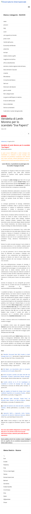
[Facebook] (21, 133)
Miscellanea (6, 76)
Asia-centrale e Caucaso (10, 70)
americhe (6, 49)
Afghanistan (6, 499)
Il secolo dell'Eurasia (9, 101)
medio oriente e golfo (9, 56)
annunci (5, 25)
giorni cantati (7, 90)
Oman (5, 502)
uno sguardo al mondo (10, 35)
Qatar (5, 496)
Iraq (4, 468)
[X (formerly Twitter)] (28, 133)
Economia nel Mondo (9, 45)
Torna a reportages (8, 471)
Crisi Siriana (6, 490)
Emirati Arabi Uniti (8, 477)
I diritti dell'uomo (8, 42)
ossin (4, 32)
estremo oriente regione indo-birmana (14, 66)
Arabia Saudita (7, 487)
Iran (4, 458)
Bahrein (5, 480)
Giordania (6, 483)
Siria (4, 493)
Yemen (5, 474)
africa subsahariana (9, 63)
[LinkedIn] (25, 133)
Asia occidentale (8, 104)
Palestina (6, 465)
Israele (5, 461)
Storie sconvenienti (8, 107)
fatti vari (5, 83)
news (4, 21)
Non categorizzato (8, 94)
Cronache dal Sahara (9, 80)
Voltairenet (4, 141)
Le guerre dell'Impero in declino (12, 97)
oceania (5, 73)
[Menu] (29, 7)
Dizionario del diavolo (9, 87)
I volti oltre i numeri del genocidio (13, 111)
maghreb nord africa (9, 59)
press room (6, 39)
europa (5, 52)
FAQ (4, 28)
